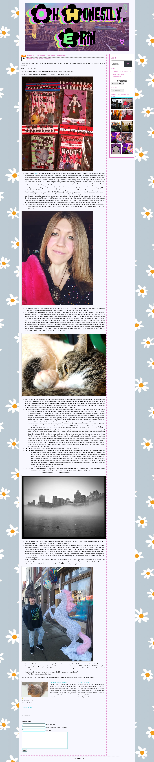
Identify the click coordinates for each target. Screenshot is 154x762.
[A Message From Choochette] (116, 137)
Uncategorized (47, 58)
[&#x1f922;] (34, 689)
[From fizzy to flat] (92, 682)
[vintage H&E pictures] (127, 103)
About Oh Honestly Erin (122, 72)
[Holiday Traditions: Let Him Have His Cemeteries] (127, 126)
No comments (27, 707)
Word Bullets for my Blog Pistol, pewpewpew (46, 56)
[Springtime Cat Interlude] (127, 137)
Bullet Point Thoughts (38, 58)
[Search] (128, 64)
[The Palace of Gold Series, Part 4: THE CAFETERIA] (116, 126)
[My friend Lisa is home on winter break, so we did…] (127, 115)
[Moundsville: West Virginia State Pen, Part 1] (116, 103)
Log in (113, 58)
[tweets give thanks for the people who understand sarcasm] (127, 148)
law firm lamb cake (120, 74)
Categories (122, 81)
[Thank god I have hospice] (64, 682)
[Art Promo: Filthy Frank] (116, 148)
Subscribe (117, 77)
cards (36, 173)
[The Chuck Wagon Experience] (116, 115)
